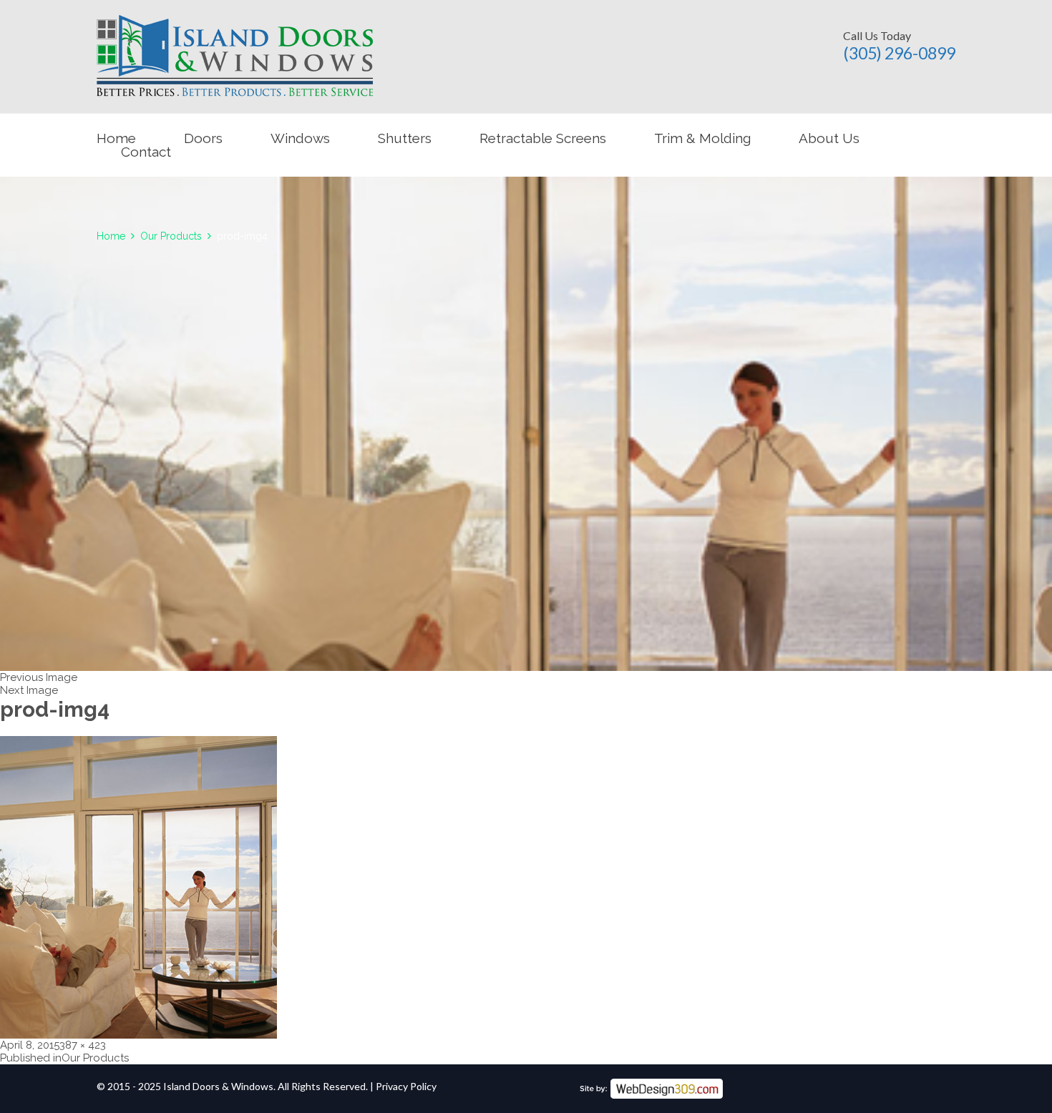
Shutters (405, 138)
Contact (146, 152)
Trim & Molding (702, 138)
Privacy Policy (406, 1086)
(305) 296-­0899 (899, 53)
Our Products (171, 236)
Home (116, 138)
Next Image (29, 690)
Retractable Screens (542, 138)
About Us (829, 138)
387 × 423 (82, 1045)
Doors (203, 138)
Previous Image (38, 677)
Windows (300, 138)
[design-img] (651, 1085)
